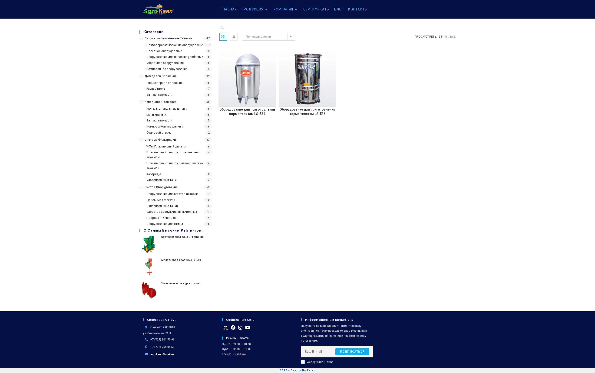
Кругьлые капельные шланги (167, 108)
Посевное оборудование (164, 51)
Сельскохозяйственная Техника (168, 38)
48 (446, 36)
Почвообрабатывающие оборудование (174, 45)
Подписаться (352, 351)
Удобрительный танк (161, 180)
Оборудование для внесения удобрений (174, 57)
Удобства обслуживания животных (171, 211)
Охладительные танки (162, 206)
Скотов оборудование (161, 187)
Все (453, 36)
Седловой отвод (158, 132)
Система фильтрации (160, 139)
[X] (225, 328)
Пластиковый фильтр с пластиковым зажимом (173, 155)
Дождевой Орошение (161, 76)
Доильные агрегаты (160, 200)
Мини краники (156, 114)
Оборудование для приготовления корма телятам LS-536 (307, 112)
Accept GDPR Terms (320, 362)
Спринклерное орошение (164, 83)
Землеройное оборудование (166, 69)
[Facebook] (233, 328)
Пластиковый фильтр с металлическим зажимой (174, 165)
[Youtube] (248, 328)
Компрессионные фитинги (165, 126)
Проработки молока (161, 217)
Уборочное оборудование (165, 63)
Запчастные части (159, 94)
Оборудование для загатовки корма (172, 194)
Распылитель (155, 88)
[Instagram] (240, 328)
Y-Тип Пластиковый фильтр (166, 146)
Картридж (153, 174)
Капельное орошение (160, 102)
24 (440, 36)
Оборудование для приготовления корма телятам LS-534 (247, 112)
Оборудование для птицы (164, 224)
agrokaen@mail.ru (162, 354)
